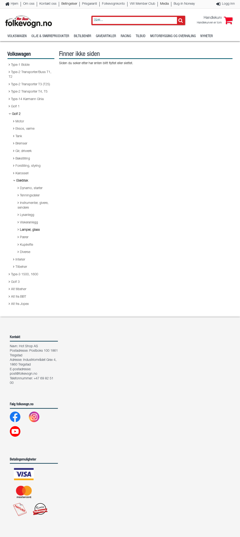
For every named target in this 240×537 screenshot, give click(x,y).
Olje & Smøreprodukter (50, 36)
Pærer (24, 237)
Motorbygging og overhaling (173, 36)
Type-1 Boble (20, 65)
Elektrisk (22, 181)
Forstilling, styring (28, 166)
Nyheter (206, 36)
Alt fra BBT (18, 297)
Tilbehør (21, 267)
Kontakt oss (47, 4)
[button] (215, 20)
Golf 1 (15, 106)
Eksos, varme (24, 129)
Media (164, 4)
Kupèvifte (26, 245)
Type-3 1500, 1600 (24, 274)
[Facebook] (19, 418)
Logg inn (228, 4)
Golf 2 (16, 114)
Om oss (28, 4)
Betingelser (69, 4)
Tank (18, 136)
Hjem (14, 4)
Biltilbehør (82, 36)
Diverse (25, 252)
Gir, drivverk (23, 151)
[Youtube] (19, 432)
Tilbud (141, 36)
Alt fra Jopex (20, 304)
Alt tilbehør (18, 289)
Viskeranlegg (29, 222)
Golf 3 (15, 282)
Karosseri (22, 173)
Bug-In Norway (184, 4)
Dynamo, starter (31, 188)
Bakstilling (22, 158)
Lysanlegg (27, 215)
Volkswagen (17, 36)
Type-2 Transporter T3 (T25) (30, 84)
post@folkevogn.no (23, 374)
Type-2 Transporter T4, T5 (29, 91)
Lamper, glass (30, 230)
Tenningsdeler (30, 195)
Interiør (20, 259)
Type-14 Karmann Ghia (27, 99)
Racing (126, 36)
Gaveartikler (106, 36)
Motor (19, 121)
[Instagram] (38, 418)
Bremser (21, 143)
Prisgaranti (89, 4)
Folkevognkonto (113, 4)
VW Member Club (142, 4)
